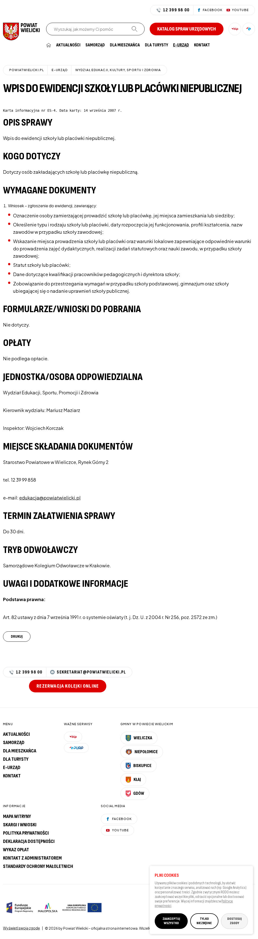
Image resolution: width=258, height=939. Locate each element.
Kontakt (202, 45)
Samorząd (95, 45)
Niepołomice (146, 751)
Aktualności (68, 45)
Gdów (138, 793)
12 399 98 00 (176, 10)
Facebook (122, 819)
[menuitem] (48, 45)
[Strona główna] (21, 31)
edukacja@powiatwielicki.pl (50, 498)
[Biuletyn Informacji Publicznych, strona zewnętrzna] (235, 29)
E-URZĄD (181, 45)
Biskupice (142, 765)
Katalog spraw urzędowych (186, 29)
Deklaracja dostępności (29, 841)
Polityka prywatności (26, 833)
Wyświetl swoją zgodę (21, 928)
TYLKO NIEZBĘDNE (204, 921)
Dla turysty (156, 45)
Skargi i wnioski (20, 824)
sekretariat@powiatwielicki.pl (91, 672)
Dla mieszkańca (125, 45)
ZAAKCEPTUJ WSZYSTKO (171, 921)
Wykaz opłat (16, 849)
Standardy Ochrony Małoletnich (38, 866)
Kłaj (137, 779)
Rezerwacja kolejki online (68, 686)
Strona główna (48, 45)
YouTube (120, 830)
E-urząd (11, 767)
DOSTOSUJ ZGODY (234, 921)
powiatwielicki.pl (26, 70)
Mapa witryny (17, 816)
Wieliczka (143, 738)
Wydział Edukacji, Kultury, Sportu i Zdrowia (118, 70)
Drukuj (17, 636)
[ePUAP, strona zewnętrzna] (248, 29)
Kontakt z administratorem (32, 858)
